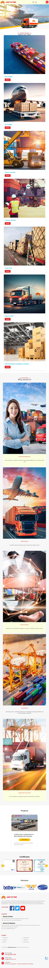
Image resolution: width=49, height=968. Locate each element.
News (4, 942)
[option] (24, 16)
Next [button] (46, 866)
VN (35, 2)
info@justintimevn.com (10, 959)
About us (5, 937)
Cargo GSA (26, 937)
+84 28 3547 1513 (10, 954)
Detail (7, 79)
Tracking (25, 939)
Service (5, 939)
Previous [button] (2, 866)
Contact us (26, 942)
